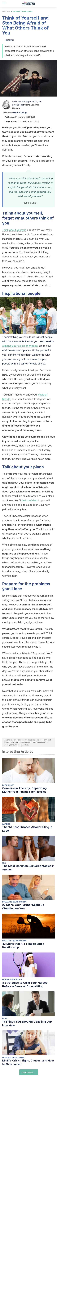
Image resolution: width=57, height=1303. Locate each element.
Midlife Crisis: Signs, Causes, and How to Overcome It (28, 1062)
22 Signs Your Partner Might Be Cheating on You (23, 906)
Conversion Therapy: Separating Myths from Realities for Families (24, 789)
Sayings (6, 824)
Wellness (6, 11)
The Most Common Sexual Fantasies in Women (28, 867)
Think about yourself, (14, 229)
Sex (4, 863)
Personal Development (23, 11)
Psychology (8, 785)
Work (5, 1019)
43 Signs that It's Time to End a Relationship (23, 945)
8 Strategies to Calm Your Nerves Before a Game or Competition (24, 984)
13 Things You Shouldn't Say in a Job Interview (27, 1023)
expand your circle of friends (20, 345)
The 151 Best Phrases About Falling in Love (27, 828)
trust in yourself (41, 604)
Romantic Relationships (14, 902)
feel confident (29, 500)
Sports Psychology (12, 980)
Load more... (28, 1072)
